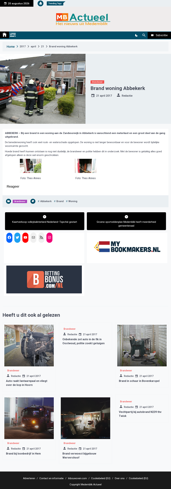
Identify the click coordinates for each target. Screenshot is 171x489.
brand (60, 201)
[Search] (144, 35)
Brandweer (97, 82)
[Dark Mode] (136, 35)
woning (72, 201)
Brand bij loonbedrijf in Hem (23, 453)
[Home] (4, 34)
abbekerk (46, 201)
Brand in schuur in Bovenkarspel (139, 381)
